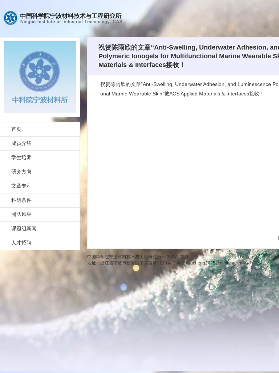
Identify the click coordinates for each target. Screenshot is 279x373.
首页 (16, 129)
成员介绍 (21, 143)
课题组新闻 (24, 228)
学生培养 (21, 157)
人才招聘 (21, 243)
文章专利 (21, 186)
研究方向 (21, 171)
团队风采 (21, 214)
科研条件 (21, 200)
